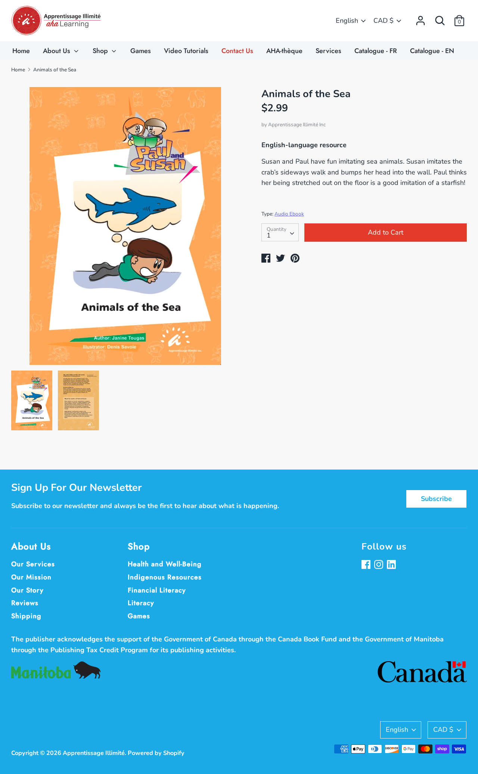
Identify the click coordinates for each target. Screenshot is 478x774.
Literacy (141, 603)
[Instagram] (379, 565)
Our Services (33, 564)
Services (328, 51)
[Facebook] (366, 565)
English (347, 20)
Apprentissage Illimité (94, 753)
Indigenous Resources (165, 577)
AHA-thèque (284, 51)
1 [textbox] (269, 235)
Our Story (27, 590)
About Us (57, 51)
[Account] (420, 18)
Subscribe (436, 498)
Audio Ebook (289, 213)
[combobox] (280, 232)
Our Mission (31, 577)
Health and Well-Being (165, 564)
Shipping (26, 616)
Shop (101, 51)
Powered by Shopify (156, 753)
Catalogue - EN (432, 51)
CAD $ (383, 20)
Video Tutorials (186, 51)
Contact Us (237, 51)
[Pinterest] (392, 565)
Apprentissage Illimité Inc (297, 124)
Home (21, 51)
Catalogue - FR (375, 51)
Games (140, 51)
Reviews (24, 603)
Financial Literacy (157, 590)
